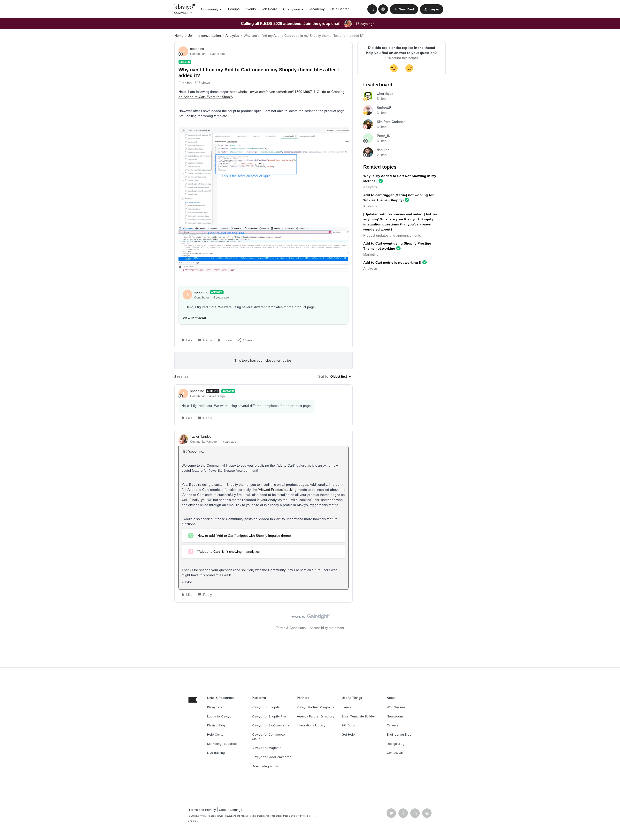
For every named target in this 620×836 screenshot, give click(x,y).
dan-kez (383, 150)
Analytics (232, 35)
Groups (234, 9)
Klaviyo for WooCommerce (271, 757)
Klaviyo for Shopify (266, 707)
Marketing (371, 254)
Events (250, 9)
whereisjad (385, 94)
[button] (404, 9)
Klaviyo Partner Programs (315, 707)
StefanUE (384, 108)
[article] (263, 405)
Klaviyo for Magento (266, 748)
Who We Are (396, 707)
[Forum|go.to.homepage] (184, 9)
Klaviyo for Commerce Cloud (268, 737)
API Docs (348, 725)
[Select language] (383, 9)
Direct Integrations (265, 766)
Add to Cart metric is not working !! (392, 262)
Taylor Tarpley (200, 436)
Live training (216, 752)
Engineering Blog (399, 734)
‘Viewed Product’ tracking (277, 490)
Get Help (348, 734)
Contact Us (395, 752)
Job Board (269, 9)
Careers (393, 725)
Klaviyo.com (216, 707)
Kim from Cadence (391, 122)
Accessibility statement (327, 628)
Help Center (339, 9)
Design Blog (395, 744)
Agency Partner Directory (315, 716)
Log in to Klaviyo (219, 716)
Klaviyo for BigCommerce (270, 725)
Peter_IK (383, 136)
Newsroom (395, 716)
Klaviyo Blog (216, 725)
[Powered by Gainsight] (310, 617)
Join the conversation (204, 35)
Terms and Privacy (202, 810)
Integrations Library (311, 725)
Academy (317, 9)
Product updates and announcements (392, 235)
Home (179, 35)
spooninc (197, 49)
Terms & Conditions (291, 628)
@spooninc (194, 451)
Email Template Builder (358, 716)
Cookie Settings (230, 810)
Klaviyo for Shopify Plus (269, 716)
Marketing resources (222, 744)
